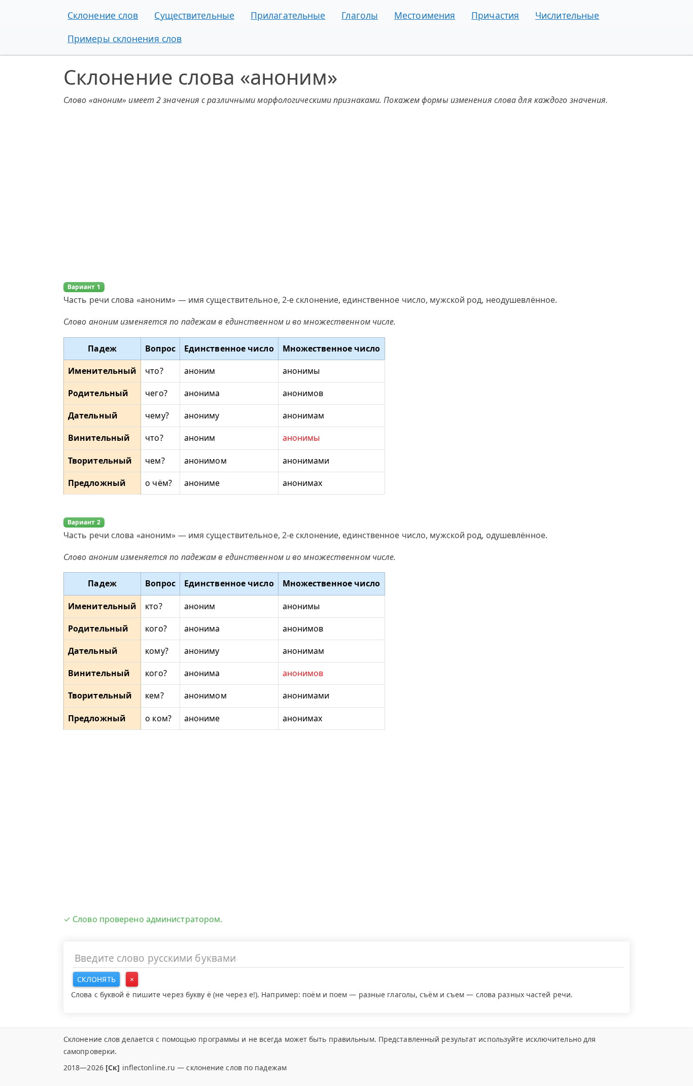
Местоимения (424, 15)
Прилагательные (288, 15)
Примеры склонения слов (124, 38)
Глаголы (359, 15)
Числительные (567, 15)
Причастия (495, 15)
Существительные (194, 15)
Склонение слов (102, 15)
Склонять (96, 979)
